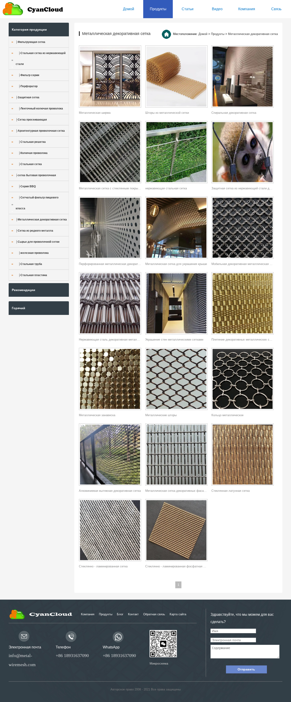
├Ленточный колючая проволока (39, 108)
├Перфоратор (27, 86)
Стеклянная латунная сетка (230, 490)
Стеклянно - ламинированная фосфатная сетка (176, 566)
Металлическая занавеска (97, 415)
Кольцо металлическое (227, 415)
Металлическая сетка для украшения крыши (176, 264)
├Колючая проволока (32, 153)
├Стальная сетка (29, 164)
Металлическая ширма (94, 112)
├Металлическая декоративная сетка (41, 219)
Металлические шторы (161, 415)
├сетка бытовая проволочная (36, 175)
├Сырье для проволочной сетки (37, 241)
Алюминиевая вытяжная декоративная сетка (110, 490)
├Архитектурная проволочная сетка (40, 130)
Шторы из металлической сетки (167, 112)
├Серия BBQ (26, 186)
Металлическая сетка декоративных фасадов (176, 490)
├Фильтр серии (27, 75)
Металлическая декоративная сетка (253, 34)
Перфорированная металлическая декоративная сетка (110, 264)
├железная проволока (32, 253)
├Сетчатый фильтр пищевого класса (37, 203)
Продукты (217, 34)
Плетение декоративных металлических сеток (242, 339)
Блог (120, 614)
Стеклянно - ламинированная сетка (103, 566)
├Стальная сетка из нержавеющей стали (40, 59)
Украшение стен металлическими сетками (174, 339)
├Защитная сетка (27, 97)
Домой (202, 34)
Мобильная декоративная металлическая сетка (242, 264)
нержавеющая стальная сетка (166, 188)
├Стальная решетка (31, 141)
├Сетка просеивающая (31, 119)
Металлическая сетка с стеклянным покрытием (110, 188)
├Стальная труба (29, 264)
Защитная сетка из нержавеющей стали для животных (242, 188)
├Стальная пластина (31, 275)
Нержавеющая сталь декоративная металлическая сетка (110, 339)
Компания (87, 614)
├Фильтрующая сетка (30, 42)
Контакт (133, 614)
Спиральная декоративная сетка (233, 112)
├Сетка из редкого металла (34, 230)
